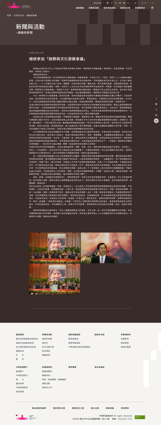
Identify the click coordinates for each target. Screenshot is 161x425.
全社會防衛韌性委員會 (26, 346)
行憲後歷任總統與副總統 (79, 346)
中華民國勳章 (22, 387)
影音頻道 (46, 350)
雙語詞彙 (110, 408)
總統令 (45, 342)
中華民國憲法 (22, 375)
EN (145, 3)
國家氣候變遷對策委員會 (27, 338)
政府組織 (20, 391)
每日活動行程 (48, 346)
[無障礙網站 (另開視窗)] (140, 417)
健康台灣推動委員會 (25, 342)
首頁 (9, 15)
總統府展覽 (126, 346)
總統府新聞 (47, 338)
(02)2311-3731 (125, 418)
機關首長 (46, 375)
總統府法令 (47, 387)
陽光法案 (95, 408)
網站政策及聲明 (39, 408)
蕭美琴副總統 (74, 342)
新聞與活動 (19, 15)
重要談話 (20, 350)
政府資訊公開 (59, 408)
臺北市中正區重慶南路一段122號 (95, 418)
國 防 (20, 359)
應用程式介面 (78, 408)
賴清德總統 (73, 338)
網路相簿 (46, 355)
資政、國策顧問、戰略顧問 (54, 379)
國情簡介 (20, 371)
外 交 (20, 355)
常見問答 (125, 408)
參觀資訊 (125, 338)
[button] (152, 2)
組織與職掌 (47, 371)
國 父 (20, 379)
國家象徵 (20, 383)
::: (1, 1)
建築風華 (125, 342)
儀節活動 (46, 383)
